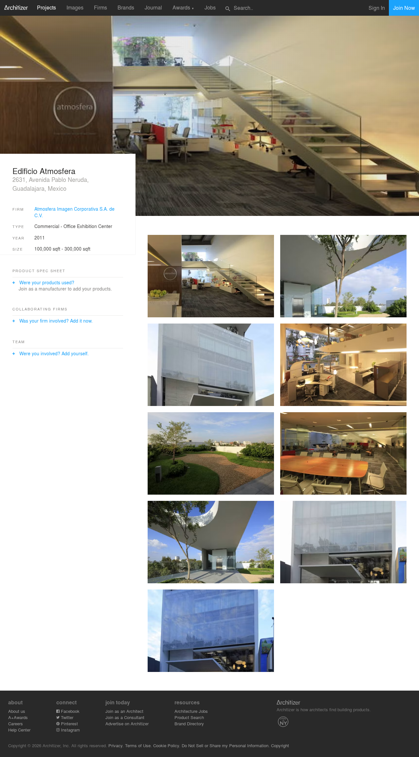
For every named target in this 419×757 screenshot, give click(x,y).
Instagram (70, 730)
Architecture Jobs (191, 711)
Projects (46, 7)
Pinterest (69, 723)
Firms (100, 7)
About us (16, 711)
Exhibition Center (94, 226)
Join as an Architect (124, 711)
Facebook (70, 711)
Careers (15, 723)
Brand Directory (189, 723)
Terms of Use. (138, 745)
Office (70, 226)
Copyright (280, 745)
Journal (153, 7)
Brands (126, 7)
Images (74, 7)
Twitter (66, 717)
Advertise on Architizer (127, 723)
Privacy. (116, 745)
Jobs (210, 7)
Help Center (19, 730)
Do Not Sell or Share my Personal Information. (226, 745)
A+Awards (18, 717)
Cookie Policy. (166, 745)
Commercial (46, 226)
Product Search (189, 717)
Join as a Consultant (124, 717)
